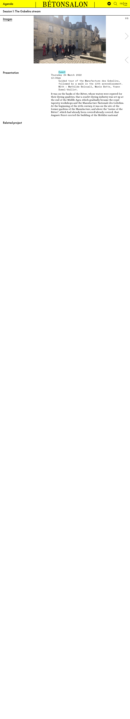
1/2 (126, 18)
